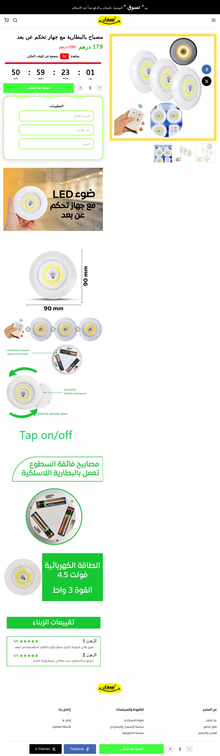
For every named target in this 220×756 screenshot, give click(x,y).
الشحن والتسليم (207, 733)
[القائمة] (213, 20)
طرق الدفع (210, 727)
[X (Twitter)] (206, 81)
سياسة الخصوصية (133, 733)
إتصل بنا (66, 720)
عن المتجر (211, 720)
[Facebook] (206, 69)
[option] (163, 87)
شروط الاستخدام (134, 720)
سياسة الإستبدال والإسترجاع (127, 727)
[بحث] (15, 20)
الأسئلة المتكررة (61, 727)
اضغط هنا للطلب (38, 88)
